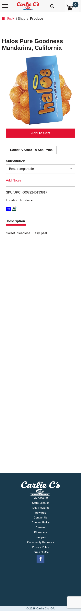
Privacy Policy (40, 547)
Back (10, 18)
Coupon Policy (41, 522)
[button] (40, 133)
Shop (21, 18)
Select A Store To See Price (31, 150)
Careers (41, 527)
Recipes (41, 537)
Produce (36, 18)
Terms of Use (40, 552)
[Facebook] (40, 559)
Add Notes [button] (13, 180)
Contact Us (40, 517)
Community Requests (40, 542)
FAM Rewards (40, 507)
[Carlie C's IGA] (28, 5)
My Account (40, 497)
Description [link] (16, 221)
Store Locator (40, 502)
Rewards (40, 512)
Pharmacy (40, 532)
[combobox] (40, 169)
